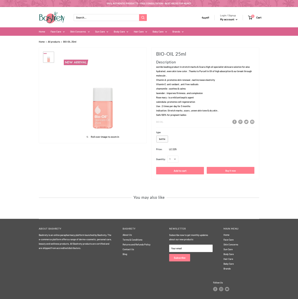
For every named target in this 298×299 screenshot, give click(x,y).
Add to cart (180, 170)
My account (227, 19)
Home (42, 31)
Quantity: (161, 159)
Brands (176, 31)
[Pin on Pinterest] (240, 121)
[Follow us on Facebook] (215, 289)
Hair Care (139, 31)
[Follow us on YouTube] (227, 289)
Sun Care (100, 31)
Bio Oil (159, 121)
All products (54, 41)
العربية (205, 17)
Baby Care (158, 31)
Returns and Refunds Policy (136, 244)
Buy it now (230, 170)
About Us (127, 234)
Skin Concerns (78, 31)
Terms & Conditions (132, 239)
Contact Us (128, 249)
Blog (125, 254)
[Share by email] (252, 121)
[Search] (143, 17)
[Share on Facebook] (234, 121)
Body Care (119, 31)
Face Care (56, 31)
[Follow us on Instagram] (221, 289)
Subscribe (179, 257)
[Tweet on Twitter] (246, 121)
